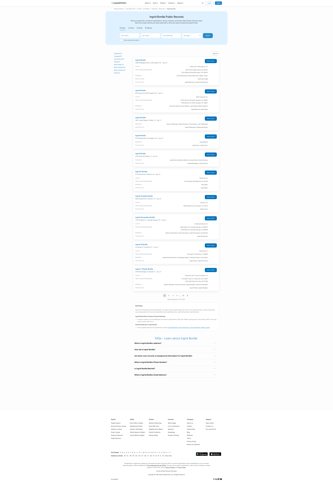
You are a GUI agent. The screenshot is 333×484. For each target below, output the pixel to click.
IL (160, 456)
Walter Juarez (205, 327)
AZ (133, 456)
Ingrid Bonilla (140, 60)
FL (148, 456)
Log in (209, 3)
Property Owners (173, 435)
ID (158, 456)
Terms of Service (170, 467)
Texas (117, 73)
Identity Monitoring (155, 423)
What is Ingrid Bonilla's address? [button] (147, 343)
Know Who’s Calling (136, 423)
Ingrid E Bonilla (141, 172)
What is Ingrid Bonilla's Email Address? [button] (150, 375)
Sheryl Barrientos (184, 327)
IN (163, 456)
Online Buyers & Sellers (137, 432)
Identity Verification (136, 429)
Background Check (136, 426)
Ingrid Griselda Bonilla (144, 196)
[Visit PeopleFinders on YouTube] (221, 479)
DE (145, 456)
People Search (118, 9)
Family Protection (154, 432)
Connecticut (119, 59)
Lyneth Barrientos (172, 327)
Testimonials (191, 429)
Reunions (171, 429)
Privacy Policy (191, 441)
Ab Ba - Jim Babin (143, 9)
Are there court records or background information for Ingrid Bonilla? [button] (163, 356)
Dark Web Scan (154, 426)
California (118, 53)
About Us (190, 423)
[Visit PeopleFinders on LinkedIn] (216, 479)
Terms (189, 438)
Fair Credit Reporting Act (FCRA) (157, 465)
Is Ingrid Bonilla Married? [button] (144, 369)
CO (139, 456)
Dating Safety (153, 435)
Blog (188, 432)
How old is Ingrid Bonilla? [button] (144, 350)
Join (218, 3)
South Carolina (119, 70)
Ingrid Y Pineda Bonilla (144, 269)
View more (168, 456)
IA (156, 456)
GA (151, 456)
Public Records (116, 438)
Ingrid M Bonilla (141, 244)
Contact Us (209, 426)
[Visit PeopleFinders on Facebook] (218, 479)
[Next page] (187, 295)
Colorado (118, 56)
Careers (189, 426)
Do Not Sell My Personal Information (166, 471)
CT (142, 456)
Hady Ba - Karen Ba (158, 9)
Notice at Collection (193, 444)
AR (130, 456)
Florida (117, 62)
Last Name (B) (130, 9)
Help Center (210, 423)
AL (128, 456)
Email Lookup (115, 432)
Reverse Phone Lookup (118, 426)
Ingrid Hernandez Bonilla (145, 217)
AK (125, 456)
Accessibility (114, 479)
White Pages (172, 423)
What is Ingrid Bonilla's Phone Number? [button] (150, 362)
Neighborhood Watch (156, 429)
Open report (211, 61)
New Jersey (118, 64)
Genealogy (171, 432)
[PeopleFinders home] (119, 3)
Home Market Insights (137, 435)
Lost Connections (173, 426)
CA (136, 456)
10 (183, 295)
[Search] (202, 3)
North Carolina (119, 67)
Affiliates (190, 435)
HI (153, 456)
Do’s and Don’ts (211, 429)
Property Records (117, 435)
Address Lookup (116, 429)
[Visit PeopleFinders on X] (214, 479)
